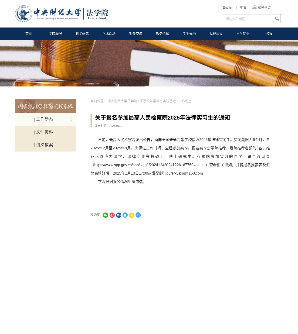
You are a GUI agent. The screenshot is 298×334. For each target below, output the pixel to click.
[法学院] (61, 14)
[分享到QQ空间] (131, 215)
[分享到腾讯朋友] (105, 215)
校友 (269, 33)
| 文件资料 (43, 132)
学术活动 (108, 33)
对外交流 (135, 33)
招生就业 (242, 33)
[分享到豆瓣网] (144, 215)
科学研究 (82, 33)
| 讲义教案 (43, 145)
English (228, 7)
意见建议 (264, 7)
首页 (28, 33)
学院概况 (55, 33)
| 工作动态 (43, 119)
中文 (243, 7)
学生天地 (189, 33)
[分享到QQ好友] (125, 215)
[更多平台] (151, 215)
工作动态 (185, 101)
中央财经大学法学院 (122, 101)
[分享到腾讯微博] (138, 215)
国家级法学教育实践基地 (158, 101)
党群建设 (216, 33)
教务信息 (162, 33)
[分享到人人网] (118, 215)
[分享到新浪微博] (112, 215)
